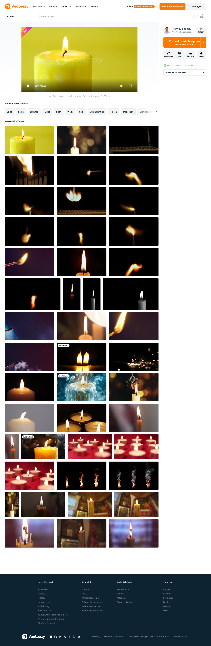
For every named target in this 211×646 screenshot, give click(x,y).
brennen (34, 111)
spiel (9, 111)
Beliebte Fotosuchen (91, 606)
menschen (128, 111)
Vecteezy (42, 593)
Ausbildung (43, 606)
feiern (114, 111)
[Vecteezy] (16, 6)
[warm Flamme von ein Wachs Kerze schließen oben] (43, 504)
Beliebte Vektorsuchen (92, 602)
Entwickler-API (45, 610)
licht (47, 111)
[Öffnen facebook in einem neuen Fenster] (51, 636)
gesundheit (145, 111)
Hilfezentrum (123, 589)
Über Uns (121, 597)
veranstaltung (97, 111)
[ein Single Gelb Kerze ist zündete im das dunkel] (81, 262)
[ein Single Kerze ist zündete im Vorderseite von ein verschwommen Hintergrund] (81, 140)
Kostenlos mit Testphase (185, 43)
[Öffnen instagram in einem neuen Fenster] (55, 636)
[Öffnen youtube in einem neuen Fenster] (79, 636)
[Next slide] (154, 111)
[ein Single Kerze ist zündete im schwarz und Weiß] (91, 294)
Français (167, 606)
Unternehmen (44, 602)
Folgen (201, 32)
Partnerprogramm (90, 597)
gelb (81, 111)
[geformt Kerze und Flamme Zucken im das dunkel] (29, 387)
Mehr (93, 6)
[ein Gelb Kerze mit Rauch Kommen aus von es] (43, 446)
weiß (70, 111)
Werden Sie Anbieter (127, 602)
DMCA (85, 593)
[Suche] (194, 16)
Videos (65, 6)
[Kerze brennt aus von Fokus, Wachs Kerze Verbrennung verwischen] (81, 326)
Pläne (130, 6)
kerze (21, 111)
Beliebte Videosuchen (92, 610)
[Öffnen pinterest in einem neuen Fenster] (65, 636)
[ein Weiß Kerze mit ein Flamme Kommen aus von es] (81, 387)
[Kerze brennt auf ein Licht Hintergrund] (29, 418)
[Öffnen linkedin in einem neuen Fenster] (60, 636)
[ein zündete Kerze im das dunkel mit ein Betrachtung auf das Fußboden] (81, 357)
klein (58, 111)
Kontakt (121, 593)
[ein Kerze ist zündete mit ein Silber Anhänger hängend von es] (12, 504)
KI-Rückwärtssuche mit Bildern (53, 614)
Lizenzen (86, 589)
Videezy (41, 597)
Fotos (52, 6)
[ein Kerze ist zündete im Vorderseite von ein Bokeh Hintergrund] (134, 387)
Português (168, 597)
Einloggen (197, 6)
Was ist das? (189, 65)
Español (167, 593)
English (167, 589)
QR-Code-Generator (47, 623)
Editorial (80, 6)
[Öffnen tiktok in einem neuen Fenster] (69, 636)
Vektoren (37, 6)
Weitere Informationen (176, 72)
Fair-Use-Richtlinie (179, 636)
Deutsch (167, 602)
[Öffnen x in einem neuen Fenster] (74, 636)
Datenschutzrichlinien (159, 636)
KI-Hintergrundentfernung (51, 619)
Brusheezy (43, 589)
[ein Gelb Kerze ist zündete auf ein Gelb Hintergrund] (29, 140)
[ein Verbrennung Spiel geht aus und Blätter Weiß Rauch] (29, 262)
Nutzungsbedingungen (138, 636)
